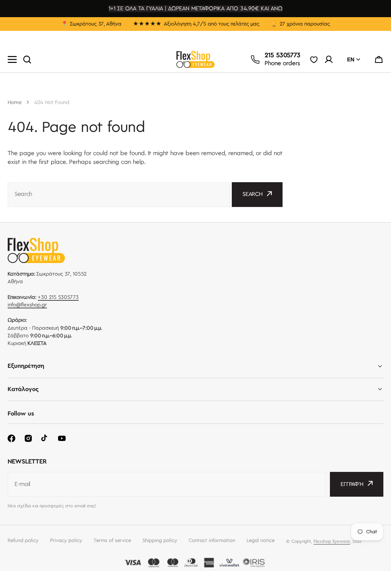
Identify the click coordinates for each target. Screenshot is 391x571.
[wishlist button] (313, 59)
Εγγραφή (352, 484)
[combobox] (119, 194)
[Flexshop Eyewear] (195, 59)
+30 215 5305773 (58, 297)
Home (15, 102)
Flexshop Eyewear (331, 541)
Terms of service (112, 540)
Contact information (212, 540)
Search (252, 194)
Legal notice (261, 540)
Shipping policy (159, 540)
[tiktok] (45, 438)
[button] (378, 59)
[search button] (27, 59)
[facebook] (11, 438)
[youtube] (61, 438)
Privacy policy (66, 540)
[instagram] (28, 438)
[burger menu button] (12, 59)
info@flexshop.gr (27, 305)
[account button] (328, 59)
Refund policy (23, 540)
